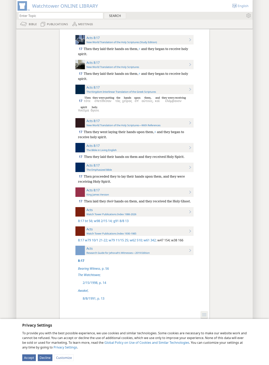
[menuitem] (248, 15)
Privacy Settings (65, 347)
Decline (45, 358)
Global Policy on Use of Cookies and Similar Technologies (146, 342)
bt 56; (89, 221)
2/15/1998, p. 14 (94, 283)
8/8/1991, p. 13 (93, 298)
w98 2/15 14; (102, 221)
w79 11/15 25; (118, 240)
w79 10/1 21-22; (96, 240)
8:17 (81, 221)
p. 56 (93, 268)
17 (81, 49)
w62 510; (136, 240)
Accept (29, 358)
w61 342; (150, 240)
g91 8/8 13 (120, 221)
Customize (64, 358)
